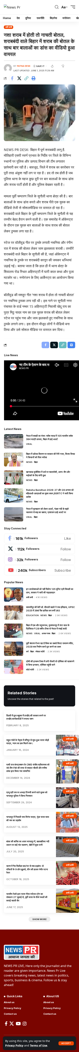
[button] (66, 1043)
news (29, 462)
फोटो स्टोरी (30, 669)
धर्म (27, 651)
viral (29, 444)
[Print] (33, 78)
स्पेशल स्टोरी (39, 651)
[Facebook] (39, 538)
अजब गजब (46, 633)
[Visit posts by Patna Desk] (8, 68)
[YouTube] (18, 1023)
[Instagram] (39, 560)
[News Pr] (12, 7)
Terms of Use (38, 1045)
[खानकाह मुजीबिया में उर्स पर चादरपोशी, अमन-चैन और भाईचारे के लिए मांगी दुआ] (13, 477)
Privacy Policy (14, 1045)
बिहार (36, 462)
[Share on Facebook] (12, 78)
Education (32, 615)
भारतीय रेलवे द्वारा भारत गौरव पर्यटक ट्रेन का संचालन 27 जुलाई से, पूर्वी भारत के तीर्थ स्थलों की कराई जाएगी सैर (26, 897)
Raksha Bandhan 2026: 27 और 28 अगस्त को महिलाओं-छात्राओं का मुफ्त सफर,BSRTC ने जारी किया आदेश (50, 493)
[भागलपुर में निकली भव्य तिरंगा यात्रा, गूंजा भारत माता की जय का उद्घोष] (67, 822)
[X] (39, 549)
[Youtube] (39, 570)
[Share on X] (19, 78)
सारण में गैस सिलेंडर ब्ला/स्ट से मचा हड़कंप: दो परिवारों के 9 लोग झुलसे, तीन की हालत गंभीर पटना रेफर (27, 869)
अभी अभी (8, 27)
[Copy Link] (26, 78)
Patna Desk (23, 66)
